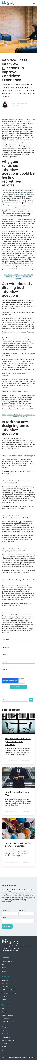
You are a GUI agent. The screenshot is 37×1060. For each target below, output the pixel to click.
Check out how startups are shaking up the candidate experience (18, 416)
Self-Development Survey (9, 993)
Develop (4, 968)
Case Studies (5, 1018)
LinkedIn (4, 1043)
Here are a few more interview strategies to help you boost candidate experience (18, 277)
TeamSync (5, 996)
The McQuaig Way (7, 961)
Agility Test (5, 986)
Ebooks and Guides (7, 1015)
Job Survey (5, 980)
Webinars (4, 1012)
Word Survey (5, 983)
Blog (3, 1008)
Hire (3, 964)
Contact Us (5, 1034)
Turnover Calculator (7, 1021)
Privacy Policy (6, 1037)
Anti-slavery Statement (8, 1040)
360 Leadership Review (8, 990)
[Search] (31, 700)
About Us (4, 1030)
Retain (4, 971)
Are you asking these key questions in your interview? (18, 741)
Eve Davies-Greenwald (19, 104)
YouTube (4, 1047)
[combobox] (15, 700)
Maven (4, 999)
